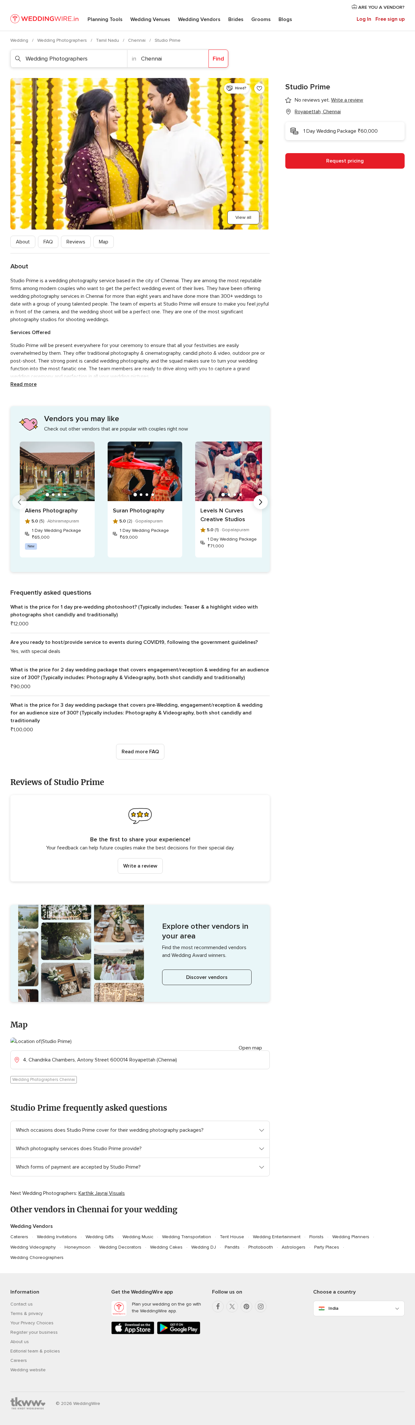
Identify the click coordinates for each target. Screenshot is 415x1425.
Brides (235, 19)
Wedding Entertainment (277, 1237)
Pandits (232, 1247)
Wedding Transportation (186, 1237)
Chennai (137, 40)
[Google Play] (178, 1333)
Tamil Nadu (108, 40)
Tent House (232, 1237)
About (23, 242)
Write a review (140, 866)
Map (103, 242)
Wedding (20, 40)
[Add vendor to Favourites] (259, 88)
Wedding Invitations (57, 1237)
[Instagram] (261, 1306)
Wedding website (28, 1370)
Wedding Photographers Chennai (43, 1079)
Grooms (261, 19)
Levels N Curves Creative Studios (222, 515)
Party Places (326, 1247)
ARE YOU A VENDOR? (381, 7)
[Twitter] (232, 1306)
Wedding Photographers (62, 40)
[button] (140, 838)
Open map (250, 1048)
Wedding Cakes (166, 1247)
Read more (23, 384)
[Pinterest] (246, 1306)
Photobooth (260, 1247)
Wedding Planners (350, 1237)
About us (19, 1341)
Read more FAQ (140, 751)
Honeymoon (77, 1247)
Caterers (19, 1237)
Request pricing (345, 161)
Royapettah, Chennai (318, 111)
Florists (316, 1237)
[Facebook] (218, 1306)
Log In (364, 19)
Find (218, 58)
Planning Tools (105, 19)
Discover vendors (207, 977)
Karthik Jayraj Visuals (101, 1193)
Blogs (285, 19)
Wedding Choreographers (37, 1257)
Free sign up (390, 19)
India (333, 1308)
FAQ (48, 242)
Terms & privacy (26, 1313)
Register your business (34, 1332)
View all (243, 217)
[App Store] (132, 1333)
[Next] (261, 502)
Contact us (21, 1304)
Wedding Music (138, 1237)
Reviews (75, 242)
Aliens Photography (51, 510)
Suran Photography (138, 510)
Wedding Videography (33, 1247)
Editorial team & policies (35, 1351)
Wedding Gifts (100, 1237)
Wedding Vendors (199, 19)
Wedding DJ (203, 1247)
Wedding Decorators (120, 1247)
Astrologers (293, 1247)
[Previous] (19, 502)
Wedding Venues (150, 19)
